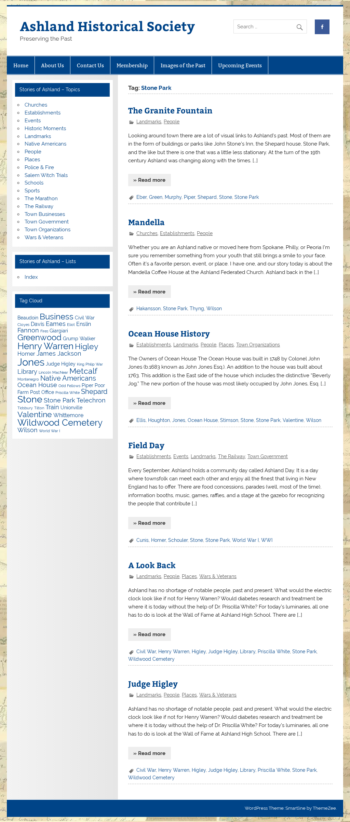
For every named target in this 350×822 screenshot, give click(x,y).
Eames (56, 323)
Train (52, 407)
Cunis (142, 540)
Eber (141, 197)
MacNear (60, 372)
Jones (178, 420)
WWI (266, 540)
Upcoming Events (240, 65)
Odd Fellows (69, 386)
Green (155, 197)
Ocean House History (169, 333)
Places (226, 344)
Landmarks (148, 121)
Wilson (214, 308)
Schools (34, 183)
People (171, 121)
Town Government (267, 456)
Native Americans (45, 144)
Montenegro (28, 379)
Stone (225, 197)
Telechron (91, 400)
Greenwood (39, 337)
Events (180, 456)
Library (247, 651)
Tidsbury (25, 408)
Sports (32, 191)
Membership (132, 65)
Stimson (229, 420)
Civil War (146, 651)
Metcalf (83, 370)
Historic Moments (45, 128)
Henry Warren (173, 651)
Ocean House (203, 420)
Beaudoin (27, 317)
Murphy (173, 197)
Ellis (141, 420)
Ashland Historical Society (107, 26)
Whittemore (68, 415)
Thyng (197, 308)
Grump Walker (79, 338)
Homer (158, 540)
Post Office (42, 392)
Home (20, 65)
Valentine (293, 420)
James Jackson (59, 353)
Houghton (159, 420)
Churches (147, 233)
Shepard (207, 197)
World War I (245, 540)
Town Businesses (45, 214)
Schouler (178, 540)
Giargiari (59, 330)
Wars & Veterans (218, 576)
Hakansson (148, 308)
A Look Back (152, 565)
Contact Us (90, 65)
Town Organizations (258, 344)
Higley (199, 651)
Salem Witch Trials (46, 175)
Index (31, 277)
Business (56, 316)
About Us (52, 65)
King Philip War (90, 364)
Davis (37, 324)
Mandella (146, 222)
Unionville (71, 407)
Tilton (39, 408)
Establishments (177, 233)
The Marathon (41, 198)
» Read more (149, 180)
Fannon (28, 330)
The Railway (231, 456)
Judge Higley (223, 651)
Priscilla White (274, 651)
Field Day (146, 445)
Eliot (71, 325)
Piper (189, 197)
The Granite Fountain (170, 110)
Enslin (83, 324)
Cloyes (23, 325)
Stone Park (246, 197)
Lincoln (45, 372)
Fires (44, 331)
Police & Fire (39, 167)
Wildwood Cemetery (151, 659)
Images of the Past (183, 65)
